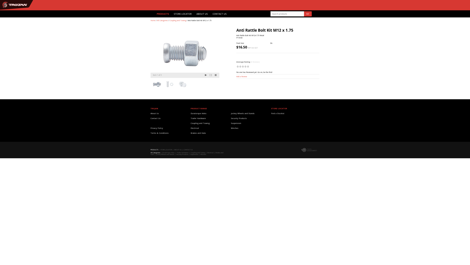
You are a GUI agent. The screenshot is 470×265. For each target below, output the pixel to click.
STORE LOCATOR (183, 13)
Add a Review (241, 76)
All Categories (162, 20)
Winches (234, 128)
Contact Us (156, 118)
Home (153, 20)
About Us (155, 113)
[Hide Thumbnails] (215, 75)
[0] (237, 66)
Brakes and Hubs (198, 133)
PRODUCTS (163, 13)
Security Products (239, 118)
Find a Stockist (277, 113)
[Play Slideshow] (206, 75)
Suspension (236, 123)
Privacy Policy (157, 128)
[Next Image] (215, 53)
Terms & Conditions (160, 133)
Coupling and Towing (178, 20)
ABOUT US (202, 13)
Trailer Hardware (198, 118)
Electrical (195, 128)
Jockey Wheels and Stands (243, 113)
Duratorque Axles (198, 113)
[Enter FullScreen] (211, 75)
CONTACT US (220, 13)
